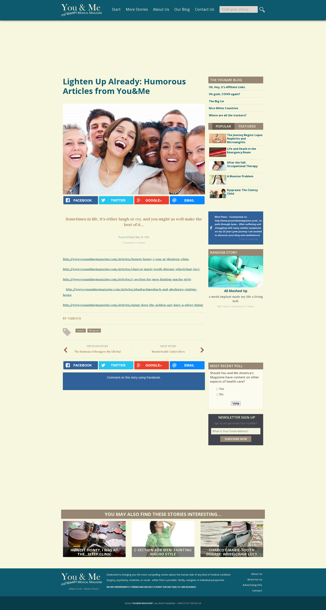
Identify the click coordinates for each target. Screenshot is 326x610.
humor (80, 330)
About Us (161, 9)
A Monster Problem (240, 176)
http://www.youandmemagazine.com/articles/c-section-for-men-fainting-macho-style (127, 279)
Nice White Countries (223, 108)
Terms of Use (75, 589)
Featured (247, 126)
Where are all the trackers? (227, 115)
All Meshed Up (235, 291)
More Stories (137, 9)
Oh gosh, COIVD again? (224, 94)
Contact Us (204, 9)
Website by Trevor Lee (189, 603)
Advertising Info (252, 585)
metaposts (94, 330)
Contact (257, 590)
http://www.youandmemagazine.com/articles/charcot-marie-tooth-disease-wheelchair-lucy (131, 269)
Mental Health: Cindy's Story (168, 349)
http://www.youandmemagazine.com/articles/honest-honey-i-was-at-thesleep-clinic (126, 259)
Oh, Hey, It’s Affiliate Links (227, 87)
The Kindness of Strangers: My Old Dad (98, 349)
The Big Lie (216, 101)
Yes (221, 389)
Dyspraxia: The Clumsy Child (242, 191)
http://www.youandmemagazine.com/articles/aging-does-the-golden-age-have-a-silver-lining (133, 305)
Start (116, 9)
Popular (225, 126)
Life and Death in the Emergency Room (241, 150)
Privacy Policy (91, 589)
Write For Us (254, 579)
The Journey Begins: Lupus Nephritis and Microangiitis (244, 138)
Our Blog (182, 9)
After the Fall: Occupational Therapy (242, 164)
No (221, 394)
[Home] (81, 10)
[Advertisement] (163, 48)
